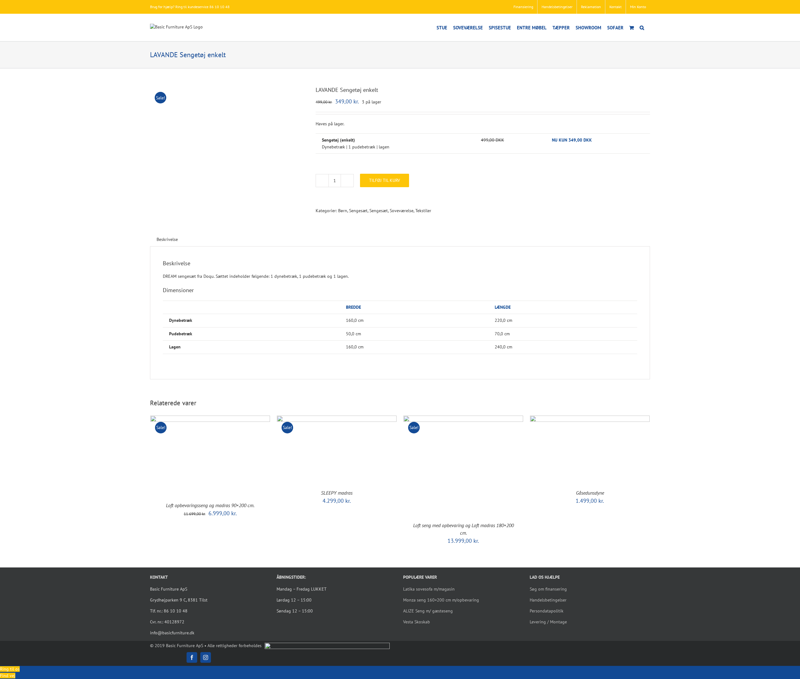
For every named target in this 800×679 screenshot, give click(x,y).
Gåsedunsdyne (590, 493)
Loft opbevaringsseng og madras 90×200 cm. (210, 505)
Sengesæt (358, 210)
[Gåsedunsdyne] (590, 419)
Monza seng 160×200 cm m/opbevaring (441, 600)
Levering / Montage (548, 622)
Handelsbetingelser (548, 600)
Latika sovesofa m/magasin (429, 589)
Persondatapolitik (546, 611)
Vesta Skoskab (416, 622)
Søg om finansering (548, 589)
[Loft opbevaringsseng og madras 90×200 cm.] (210, 419)
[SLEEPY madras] (337, 419)
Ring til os (10, 669)
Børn (342, 210)
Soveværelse (401, 210)
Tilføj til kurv (384, 180)
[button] (642, 27)
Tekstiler (423, 210)
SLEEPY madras (336, 493)
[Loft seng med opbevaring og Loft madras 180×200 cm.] (463, 419)
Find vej (7, 675)
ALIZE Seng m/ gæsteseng (428, 611)
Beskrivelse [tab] (167, 239)
